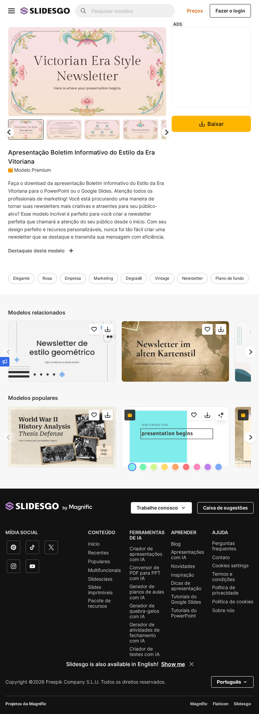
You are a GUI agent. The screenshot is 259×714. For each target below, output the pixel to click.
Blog (176, 544)
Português (229, 682)
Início (93, 544)
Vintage (162, 278)
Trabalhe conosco (157, 508)
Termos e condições (223, 576)
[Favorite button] (137, 38)
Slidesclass (100, 579)
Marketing (103, 278)
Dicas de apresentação (186, 585)
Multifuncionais (104, 570)
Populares (99, 561)
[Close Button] (191, 664)
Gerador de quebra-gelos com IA (144, 611)
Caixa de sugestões (225, 508)
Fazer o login (230, 10)
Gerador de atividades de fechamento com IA (145, 632)
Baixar (215, 123)
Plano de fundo (229, 278)
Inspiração (182, 575)
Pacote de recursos (99, 603)
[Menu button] (11, 10)
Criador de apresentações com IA (146, 554)
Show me (173, 664)
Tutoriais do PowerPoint (184, 613)
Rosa (47, 278)
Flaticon (220, 703)
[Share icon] (155, 38)
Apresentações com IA (187, 554)
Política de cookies (232, 601)
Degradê (134, 278)
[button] (166, 132)
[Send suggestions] (4, 361)
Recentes (98, 552)
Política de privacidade (225, 590)
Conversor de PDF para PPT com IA (145, 573)
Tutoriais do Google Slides (186, 599)
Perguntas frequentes (224, 546)
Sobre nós (223, 610)
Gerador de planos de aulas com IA (147, 592)
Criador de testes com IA (145, 651)
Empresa (73, 278)
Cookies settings (230, 565)
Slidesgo (242, 703)
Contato (221, 557)
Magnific (198, 703)
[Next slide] (156, 71)
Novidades (183, 566)
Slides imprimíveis (100, 589)
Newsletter (192, 278)
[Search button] (83, 11)
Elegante (21, 278)
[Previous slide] (9, 352)
